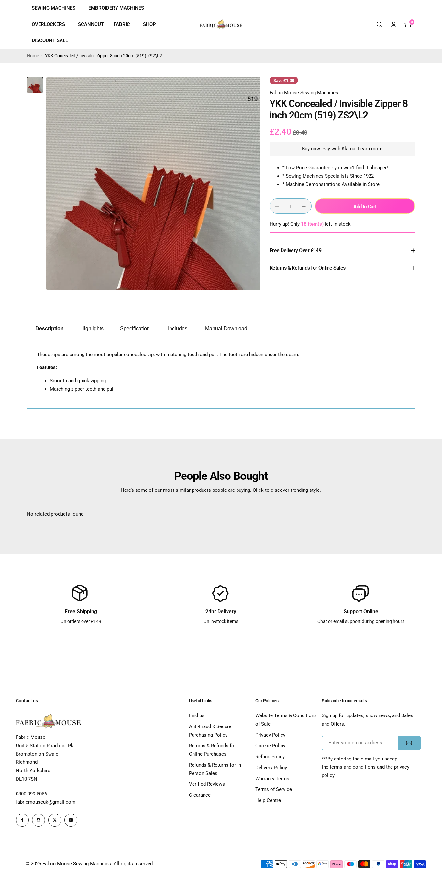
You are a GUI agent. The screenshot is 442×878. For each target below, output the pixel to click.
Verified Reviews (207, 784)
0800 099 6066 (31, 794)
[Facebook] (22, 820)
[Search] (379, 24)
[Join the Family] (409, 743)
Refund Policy (270, 757)
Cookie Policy (270, 746)
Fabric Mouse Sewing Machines (304, 93)
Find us (196, 715)
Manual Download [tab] (226, 328)
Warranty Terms (272, 779)
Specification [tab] (135, 328)
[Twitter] (54, 820)
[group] (153, 183)
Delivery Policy (271, 768)
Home (33, 55)
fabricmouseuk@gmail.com (45, 802)
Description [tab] (49, 328)
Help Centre (268, 800)
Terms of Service (273, 789)
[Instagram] (38, 820)
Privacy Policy (270, 735)
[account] (394, 24)
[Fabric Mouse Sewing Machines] (221, 24)
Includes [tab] (177, 328)
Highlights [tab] (92, 328)
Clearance (200, 795)
